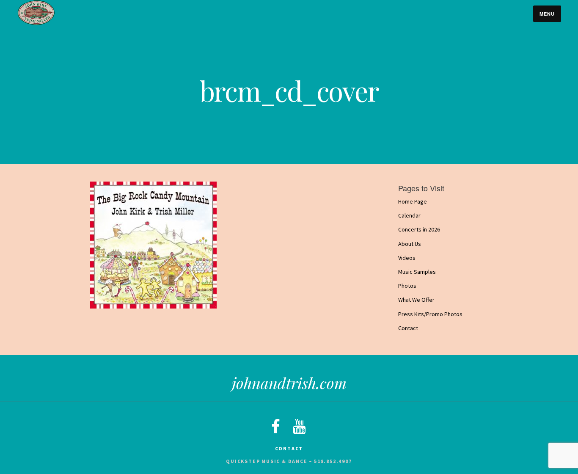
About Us (409, 244)
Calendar (409, 215)
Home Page (412, 201)
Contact (408, 328)
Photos (407, 285)
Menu (547, 14)
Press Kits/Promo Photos (430, 314)
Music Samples (417, 272)
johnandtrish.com (289, 382)
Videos (407, 258)
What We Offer (416, 300)
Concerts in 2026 (419, 230)
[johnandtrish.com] (36, 23)
